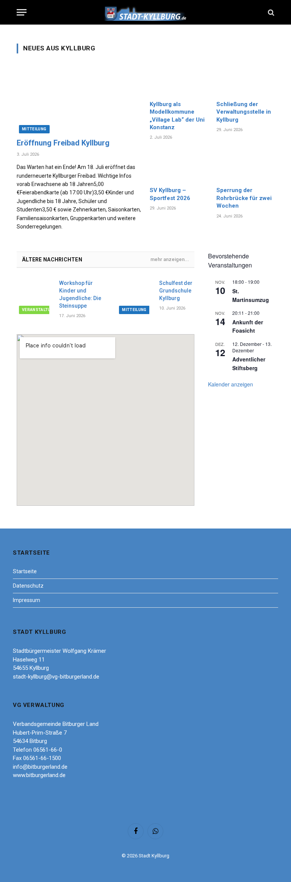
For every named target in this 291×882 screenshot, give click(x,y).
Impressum (26, 600)
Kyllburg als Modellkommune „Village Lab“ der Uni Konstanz (177, 116)
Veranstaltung (39, 310)
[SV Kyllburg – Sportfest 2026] (179, 165)
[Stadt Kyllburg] (145, 12)
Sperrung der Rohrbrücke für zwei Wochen (244, 198)
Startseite (25, 571)
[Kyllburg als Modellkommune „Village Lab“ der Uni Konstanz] (179, 79)
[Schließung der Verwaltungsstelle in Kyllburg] (245, 79)
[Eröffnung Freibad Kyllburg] (79, 98)
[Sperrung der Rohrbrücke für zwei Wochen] (245, 165)
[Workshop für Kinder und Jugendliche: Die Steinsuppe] (34, 296)
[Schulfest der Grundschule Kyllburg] (134, 296)
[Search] (270, 12)
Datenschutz (28, 586)
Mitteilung (34, 129)
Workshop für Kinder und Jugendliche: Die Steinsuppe (80, 294)
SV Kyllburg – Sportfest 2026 (170, 194)
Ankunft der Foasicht (247, 326)
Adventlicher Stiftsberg (248, 363)
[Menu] (22, 12)
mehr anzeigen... (169, 259)
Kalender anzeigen (230, 384)
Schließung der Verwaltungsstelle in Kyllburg (243, 112)
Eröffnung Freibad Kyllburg (63, 142)
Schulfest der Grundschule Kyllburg (175, 290)
